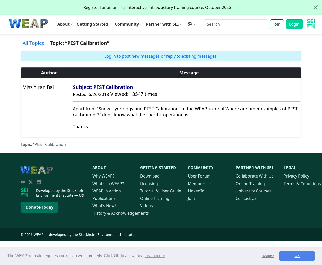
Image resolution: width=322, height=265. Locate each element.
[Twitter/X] (31, 182)
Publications (104, 198)
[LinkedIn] (39, 182)
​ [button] (192, 24)
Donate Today (39, 207)
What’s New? (104, 205)
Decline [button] (268, 256)
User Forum (199, 176)
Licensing (149, 183)
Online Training (154, 198)
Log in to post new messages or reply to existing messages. (161, 56)
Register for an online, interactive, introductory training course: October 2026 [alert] (157, 7)
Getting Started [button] (92, 24)
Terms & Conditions (302, 183)
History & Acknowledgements (120, 213)
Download (150, 176)
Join (276, 24)
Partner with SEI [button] (162, 24)
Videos (146, 205)
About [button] (63, 24)
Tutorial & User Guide (160, 191)
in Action (106, 191)
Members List (201, 183)
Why (103, 176)
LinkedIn (196, 191)
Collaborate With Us (255, 176)
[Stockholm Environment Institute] (26, 192)
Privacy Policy (296, 176)
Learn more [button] (155, 256)
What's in (108, 183)
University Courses (253, 191)
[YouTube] (23, 182)
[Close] (316, 7)
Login (294, 24)
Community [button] (127, 24)
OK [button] (297, 256)
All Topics (33, 43)
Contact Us (246, 198)
